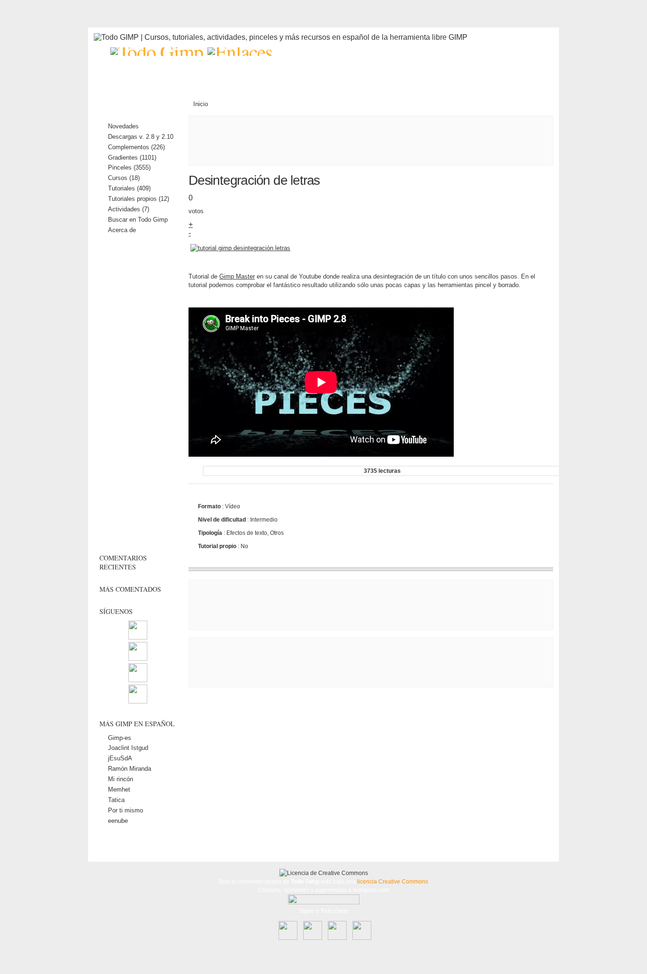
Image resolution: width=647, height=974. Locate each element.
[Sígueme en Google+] (137, 701)
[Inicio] (158, 51)
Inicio (200, 104)
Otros (277, 533)
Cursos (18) (124, 177)
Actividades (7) (128, 209)
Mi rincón (120, 779)
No (244, 546)
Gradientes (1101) (132, 157)
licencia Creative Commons (392, 881)
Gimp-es (119, 737)
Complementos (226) (136, 147)
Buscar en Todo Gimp (138, 219)
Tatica (116, 799)
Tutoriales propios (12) (138, 198)
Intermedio (264, 519)
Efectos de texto (246, 533)
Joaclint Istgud (128, 747)
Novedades (123, 126)
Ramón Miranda (129, 768)
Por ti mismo (125, 810)
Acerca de (122, 230)
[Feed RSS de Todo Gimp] (137, 637)
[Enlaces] (239, 51)
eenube (118, 820)
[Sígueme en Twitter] (137, 680)
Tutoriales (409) (129, 188)
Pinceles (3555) (129, 167)
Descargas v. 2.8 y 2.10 (140, 136)
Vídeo (232, 506)
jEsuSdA (120, 758)
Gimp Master (237, 276)
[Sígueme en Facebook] (137, 658)
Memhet (119, 789)
